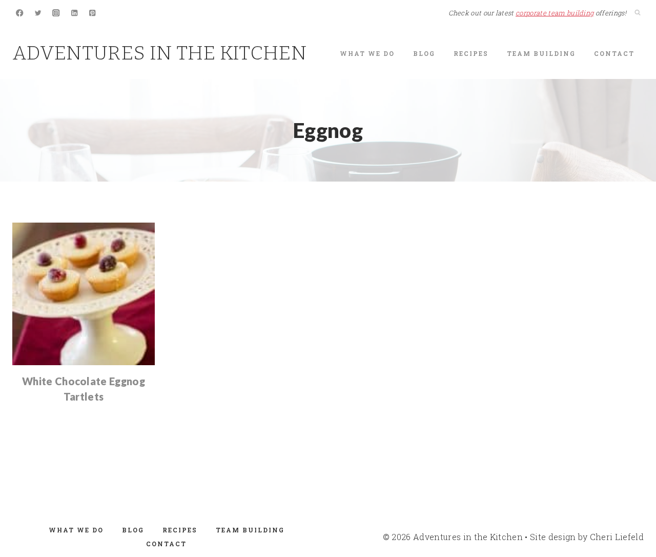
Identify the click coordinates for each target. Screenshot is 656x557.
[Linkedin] (74, 13)
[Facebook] (19, 13)
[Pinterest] (92, 13)
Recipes (471, 53)
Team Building (541, 53)
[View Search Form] (637, 13)
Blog (424, 53)
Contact (614, 53)
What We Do (367, 53)
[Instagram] (56, 13)
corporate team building (554, 12)
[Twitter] (38, 13)
